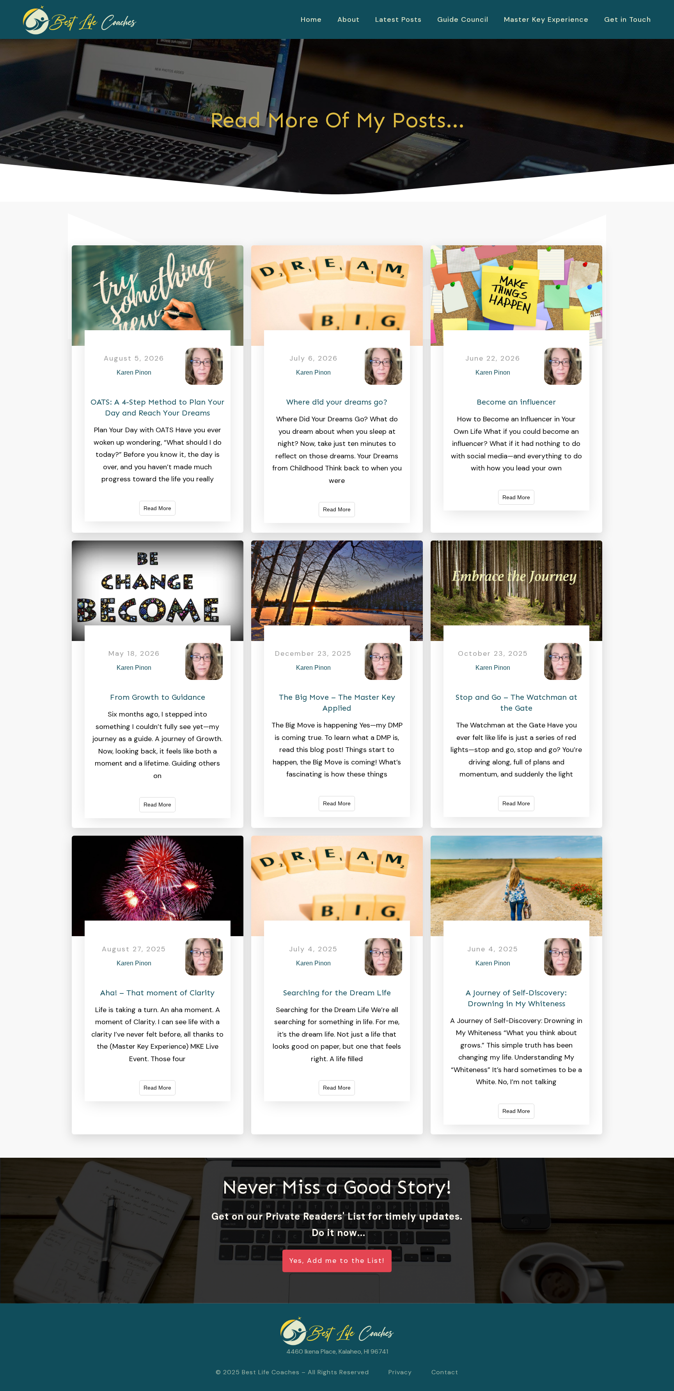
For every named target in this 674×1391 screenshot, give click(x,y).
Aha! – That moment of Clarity (157, 992)
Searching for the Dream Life (337, 992)
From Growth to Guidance (157, 697)
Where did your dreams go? (336, 402)
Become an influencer (516, 402)
